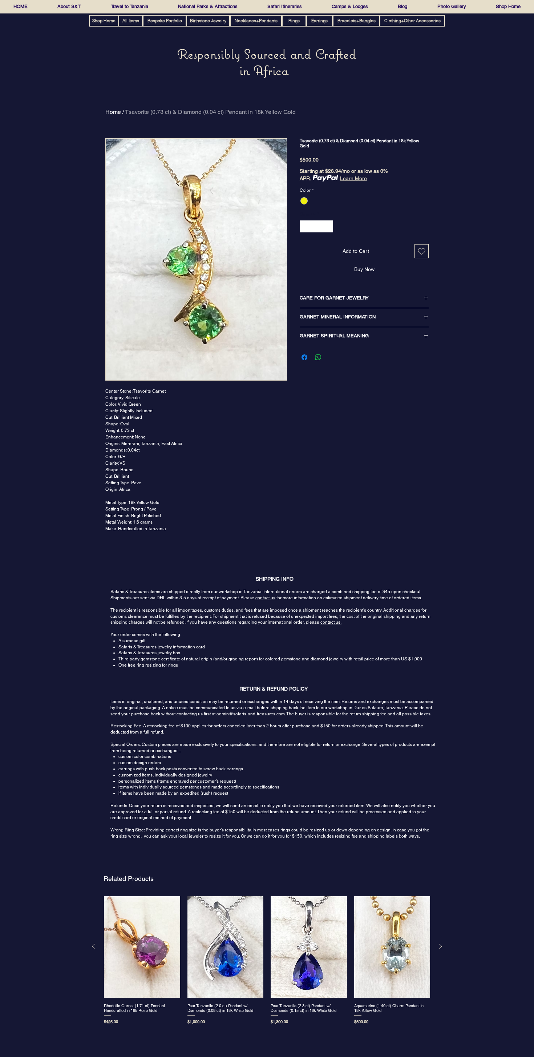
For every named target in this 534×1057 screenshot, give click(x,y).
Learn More (353, 178)
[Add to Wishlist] (421, 251)
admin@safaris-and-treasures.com (251, 713)
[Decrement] (305, 226)
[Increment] (328, 226)
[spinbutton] (316, 226)
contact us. (330, 622)
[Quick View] (142, 947)
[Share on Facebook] (304, 357)
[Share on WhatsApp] (318, 357)
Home (113, 111)
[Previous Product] (93, 946)
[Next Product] (440, 946)
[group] (267, 962)
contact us (265, 597)
